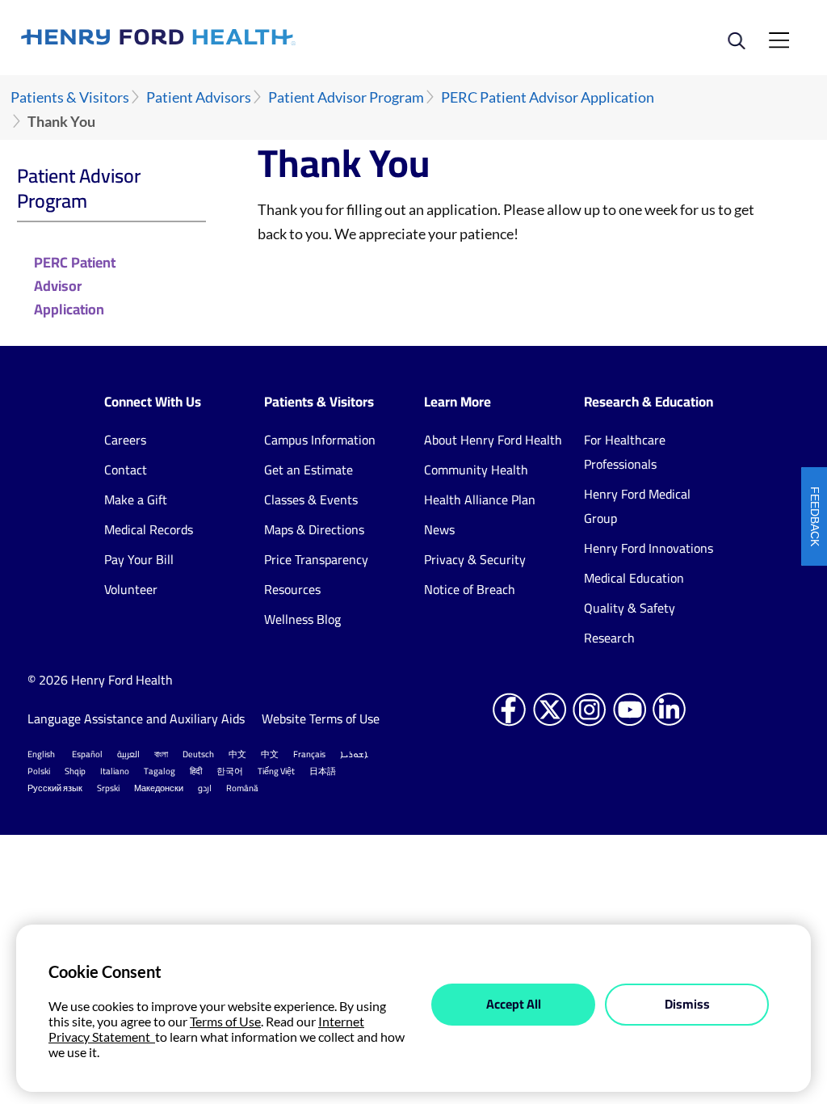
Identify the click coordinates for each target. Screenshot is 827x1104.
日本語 (322, 771)
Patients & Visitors (69, 97)
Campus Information (320, 440)
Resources (292, 589)
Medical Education (634, 578)
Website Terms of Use (321, 718)
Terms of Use (225, 1021)
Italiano (114, 771)
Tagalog (159, 771)
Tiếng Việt (276, 771)
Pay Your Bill (139, 559)
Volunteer (130, 589)
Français (309, 754)
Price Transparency (316, 559)
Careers (125, 440)
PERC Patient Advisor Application (547, 97)
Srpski (108, 788)
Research (609, 638)
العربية (128, 754)
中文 (237, 754)
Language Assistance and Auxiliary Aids (136, 718)
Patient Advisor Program (346, 97)
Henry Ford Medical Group (637, 506)
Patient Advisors (198, 97)
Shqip (75, 771)
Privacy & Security (475, 559)
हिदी (196, 771)
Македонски (158, 788)
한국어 (229, 771)
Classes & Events (311, 499)
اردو (205, 788)
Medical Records (148, 529)
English (41, 754)
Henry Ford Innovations (648, 548)
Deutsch (198, 754)
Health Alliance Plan (479, 499)
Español (87, 754)
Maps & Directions (314, 529)
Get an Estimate (308, 469)
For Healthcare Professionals (624, 452)
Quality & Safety (629, 608)
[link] (217, 37)
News (439, 529)
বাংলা (161, 754)
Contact (125, 469)
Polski (38, 771)
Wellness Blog (302, 619)
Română (242, 788)
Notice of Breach (469, 589)
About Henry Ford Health (493, 440)
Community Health (476, 469)
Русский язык (54, 788)
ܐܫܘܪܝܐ (354, 754)
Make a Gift (135, 499)
